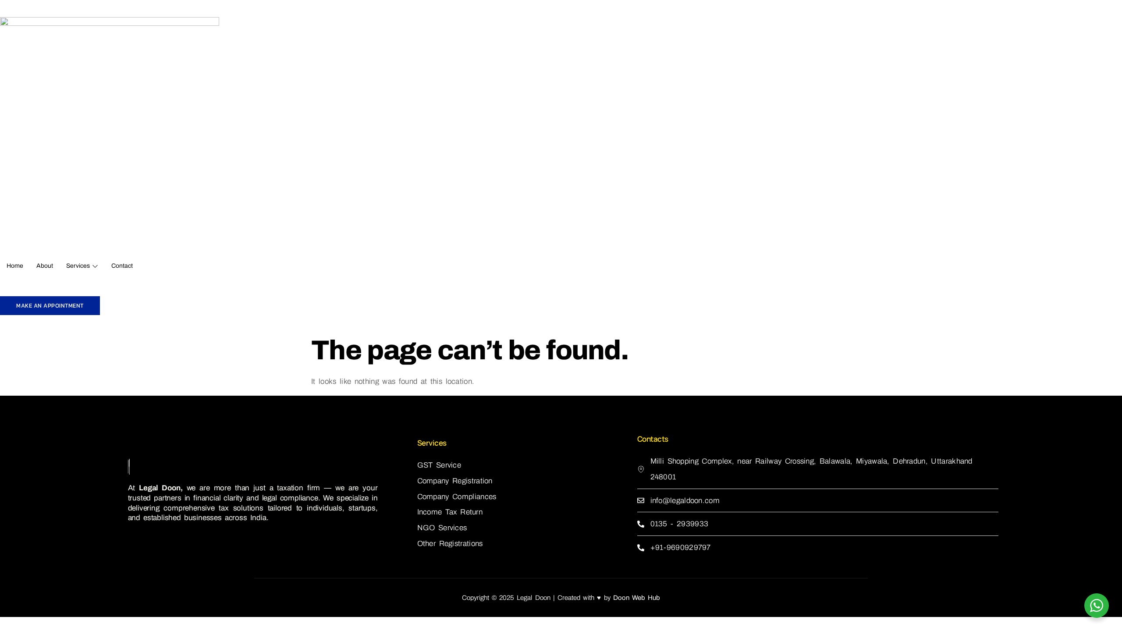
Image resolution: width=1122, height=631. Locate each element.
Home (15, 265)
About (44, 265)
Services (78, 265)
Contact (122, 265)
